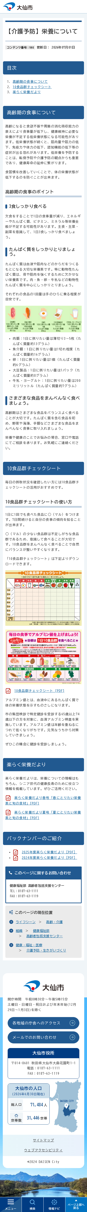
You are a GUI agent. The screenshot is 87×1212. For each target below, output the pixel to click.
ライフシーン (26, 922)
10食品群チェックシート (32, 87)
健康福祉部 (41, 930)
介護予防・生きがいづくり (46, 950)
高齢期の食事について (30, 81)
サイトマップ (43, 1140)
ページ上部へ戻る (76, 1206)
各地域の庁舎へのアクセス (37, 1023)
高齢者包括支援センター (44, 936)
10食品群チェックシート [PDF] (39, 690)
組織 (19, 930)
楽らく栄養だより (27, 92)
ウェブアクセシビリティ (43, 1150)
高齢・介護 (54, 922)
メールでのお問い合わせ (35, 1037)
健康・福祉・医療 (29, 945)
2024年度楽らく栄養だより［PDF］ (49, 857)
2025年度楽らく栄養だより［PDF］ (49, 852)
